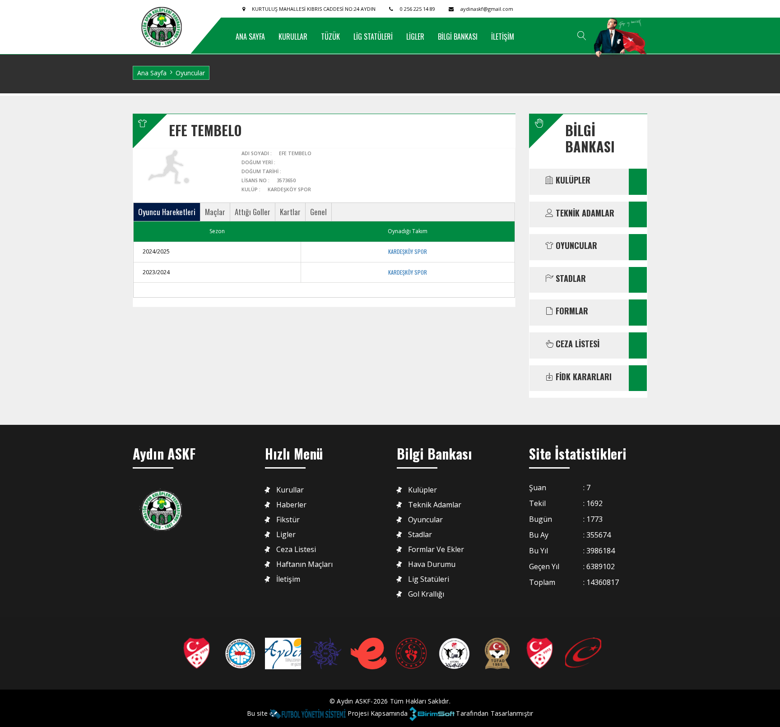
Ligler (286, 534)
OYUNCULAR (575, 246)
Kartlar (290, 211)
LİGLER (415, 36)
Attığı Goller (252, 211)
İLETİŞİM (502, 36)
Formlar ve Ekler (436, 549)
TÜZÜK (330, 36)
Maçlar (215, 211)
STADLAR (569, 279)
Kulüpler (422, 490)
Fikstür (288, 519)
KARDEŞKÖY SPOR (407, 251)
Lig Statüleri (428, 579)
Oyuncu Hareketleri (166, 211)
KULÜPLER (571, 180)
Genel (318, 211)
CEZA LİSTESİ (576, 344)
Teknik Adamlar (434, 505)
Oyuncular (425, 519)
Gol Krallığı (426, 594)
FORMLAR (570, 311)
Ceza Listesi (296, 549)
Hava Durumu (431, 564)
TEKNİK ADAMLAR (583, 213)
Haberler (291, 505)
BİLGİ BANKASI (458, 36)
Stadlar (420, 534)
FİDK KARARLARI (582, 377)
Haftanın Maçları (304, 564)
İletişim (288, 579)
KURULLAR (293, 36)
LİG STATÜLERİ (373, 36)
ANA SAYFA (250, 36)
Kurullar (290, 490)
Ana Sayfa (152, 73)
